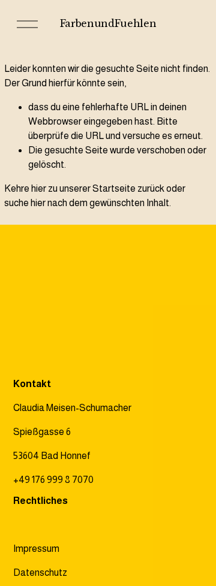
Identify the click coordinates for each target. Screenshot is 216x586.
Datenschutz (40, 572)
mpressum (37, 548)
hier (38, 188)
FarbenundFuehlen (108, 23)
